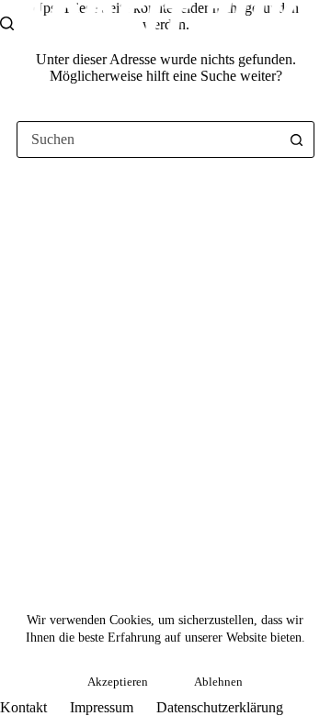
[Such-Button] (296, 139)
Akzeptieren (117, 681)
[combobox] (148, 139)
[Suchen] (7, 23)
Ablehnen (218, 681)
